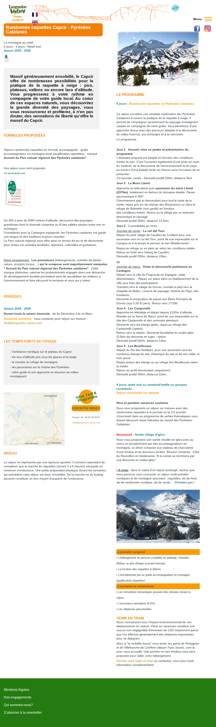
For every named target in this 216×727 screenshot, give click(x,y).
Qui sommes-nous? (18, 705)
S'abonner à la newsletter (23, 712)
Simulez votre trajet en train (134, 661)
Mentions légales (16, 689)
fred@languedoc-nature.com (23, 323)
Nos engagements (17, 697)
